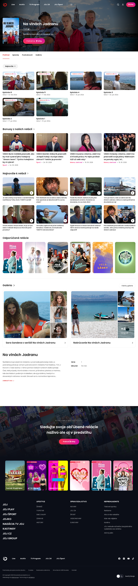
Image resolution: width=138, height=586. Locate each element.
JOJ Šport (58, 4)
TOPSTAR (40, 510)
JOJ (5, 504)
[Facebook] (119, 558)
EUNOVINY (74, 522)
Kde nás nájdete (110, 518)
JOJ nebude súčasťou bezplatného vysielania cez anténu (118, 527)
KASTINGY (9, 528)
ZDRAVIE (39, 518)
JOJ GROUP (10, 538)
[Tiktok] (133, 558)
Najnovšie (9, 66)
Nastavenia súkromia (43, 570)
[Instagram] (124, 558)
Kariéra (107, 522)
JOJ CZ (7, 533)
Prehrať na (30, 41)
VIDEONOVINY (75, 518)
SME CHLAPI (41, 514)
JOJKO (7, 519)
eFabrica (32, 577)
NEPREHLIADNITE (111, 501)
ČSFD (25, 29)
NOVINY (73, 506)
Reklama (107, 510)
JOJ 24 (47, 4)
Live (13, 4)
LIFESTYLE (40, 501)
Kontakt (74, 570)
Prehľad (6, 55)
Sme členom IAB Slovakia (61, 570)
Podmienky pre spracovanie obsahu (14, 570)
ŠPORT (73, 514)
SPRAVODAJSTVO (78, 501)
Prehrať (66, 442)
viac (52, 34)
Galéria (39, 55)
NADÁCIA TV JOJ (13, 524)
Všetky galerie (127, 286)
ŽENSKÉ (39, 506)
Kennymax (15, 577)
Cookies (30, 570)
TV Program (34, 4)
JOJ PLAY (8, 509)
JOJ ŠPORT (9, 514)
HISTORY (39, 522)
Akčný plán (108, 533)
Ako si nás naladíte (111, 514)
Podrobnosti (27, 55)
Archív (22, 4)
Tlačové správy (110, 506)
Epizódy (15, 55)
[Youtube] (128, 558)
